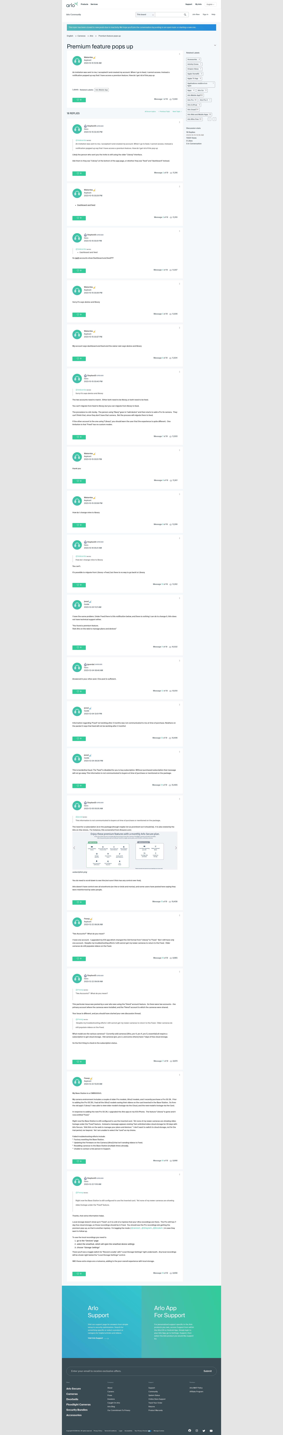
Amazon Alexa (192, 69)
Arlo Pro (190, 100)
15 (162, 902)
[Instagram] (197, 1430)
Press (109, 1395)
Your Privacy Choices (141, 1431)
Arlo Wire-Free (193, 119)
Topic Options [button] (215, 45)
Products (84, 4)
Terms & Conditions (111, 1431)
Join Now (196, 14)
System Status (154, 1395)
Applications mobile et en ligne (197, 85)
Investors (111, 1399)
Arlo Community (73, 15)
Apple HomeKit (193, 74)
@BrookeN (158, 1228)
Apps (189, 90)
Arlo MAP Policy (196, 1388)
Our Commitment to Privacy (118, 1410)
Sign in (205, 14)
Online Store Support (156, 1399)
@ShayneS (147, 1228)
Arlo (91, 36)
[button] (179, 54)
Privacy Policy (98, 1431)
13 (162, 738)
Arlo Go (201, 90)
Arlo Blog (111, 1407)
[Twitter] (204, 1431)
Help (213, 14)
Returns (151, 1407)
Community (153, 1392)
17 (163, 1061)
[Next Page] (214, 119)
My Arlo (198, 4)
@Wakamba (81, 140)
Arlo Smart (191, 110)
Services (94, 4)
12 (162, 691)
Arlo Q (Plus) (192, 105)
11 (162, 647)
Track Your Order (155, 1403)
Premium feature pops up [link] (110, 36)
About (109, 1388)
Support (188, 4)
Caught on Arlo (113, 1403)
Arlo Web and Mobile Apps (197, 114)
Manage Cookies (159, 1431)
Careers (110, 1392)
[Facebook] (189, 1430)
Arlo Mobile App (101, 90)
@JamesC (135, 1228)
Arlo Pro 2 (204, 100)
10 (162, 584)
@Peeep (79, 990)
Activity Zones (192, 64)
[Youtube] (211, 1431)
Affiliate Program (196, 1392)
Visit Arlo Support (95, 1338)
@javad (79, 817)
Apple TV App (192, 78)
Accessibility (128, 1431)
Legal (120, 1431)
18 (163, 1161)
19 (163, 1273)
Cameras (81, 36)
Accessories (192, 59)
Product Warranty (155, 1410)
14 (162, 785)
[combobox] (172, 14)
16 (163, 958)
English (70, 36)
